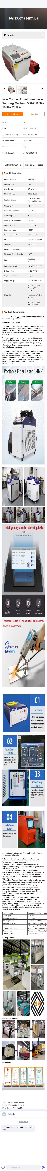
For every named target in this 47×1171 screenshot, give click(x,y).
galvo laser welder (15, 1102)
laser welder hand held (13, 1105)
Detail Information (13, 165)
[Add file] (3, 1167)
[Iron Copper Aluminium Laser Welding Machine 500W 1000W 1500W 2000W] (23, 62)
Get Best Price (12, 114)
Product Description (34, 165)
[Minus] (43, 1114)
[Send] (44, 1167)
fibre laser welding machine (15, 1108)
